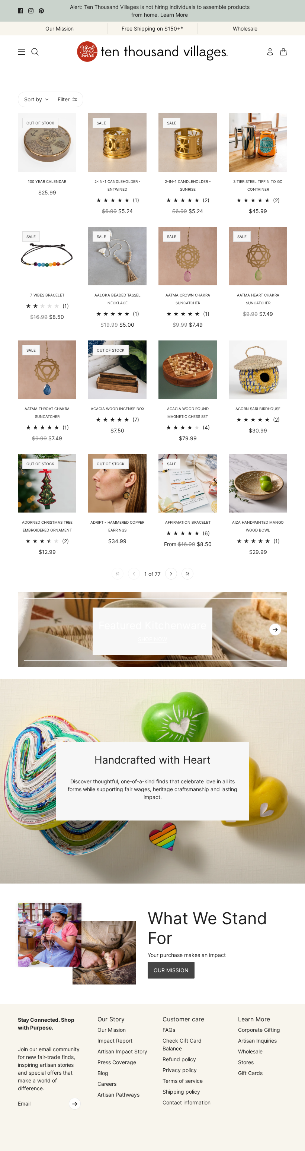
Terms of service (183, 1081)
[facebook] (20, 11)
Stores (246, 1062)
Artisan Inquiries (257, 1040)
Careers (106, 1084)
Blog (102, 1073)
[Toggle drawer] (21, 52)
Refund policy (179, 1059)
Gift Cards (250, 1073)
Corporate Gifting (259, 1030)
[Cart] (283, 52)
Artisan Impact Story (122, 1051)
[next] (275, 629)
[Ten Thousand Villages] (152, 51)
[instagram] (31, 11)
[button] (171, 574)
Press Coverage (116, 1062)
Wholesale (250, 1051)
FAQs (169, 1030)
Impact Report (114, 1040)
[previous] (30, 629)
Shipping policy (181, 1091)
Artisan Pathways (118, 1094)
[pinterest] (41, 11)
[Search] (35, 52)
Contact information (187, 1102)
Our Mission (111, 1030)
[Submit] (75, 1104)
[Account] (270, 52)
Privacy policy (180, 1070)
